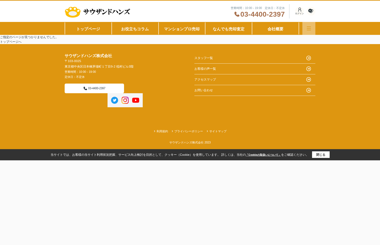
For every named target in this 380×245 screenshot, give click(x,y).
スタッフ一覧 (203, 58)
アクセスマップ (205, 79)
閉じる (320, 154)
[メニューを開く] (309, 28)
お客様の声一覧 (205, 68)
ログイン (299, 13)
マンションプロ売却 (182, 29)
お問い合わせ (203, 90)
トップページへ (11, 41)
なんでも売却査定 (229, 29)
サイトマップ (218, 131)
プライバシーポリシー (188, 131)
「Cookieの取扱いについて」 (263, 154)
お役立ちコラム (135, 29)
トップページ (88, 29)
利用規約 (162, 131)
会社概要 (275, 29)
